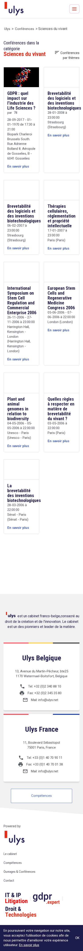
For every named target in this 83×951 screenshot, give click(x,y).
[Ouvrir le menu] (74, 8)
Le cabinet (10, 854)
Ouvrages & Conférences (19, 872)
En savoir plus (29, 945)
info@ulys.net (48, 700)
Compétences (41, 796)
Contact (9, 881)
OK (77, 938)
